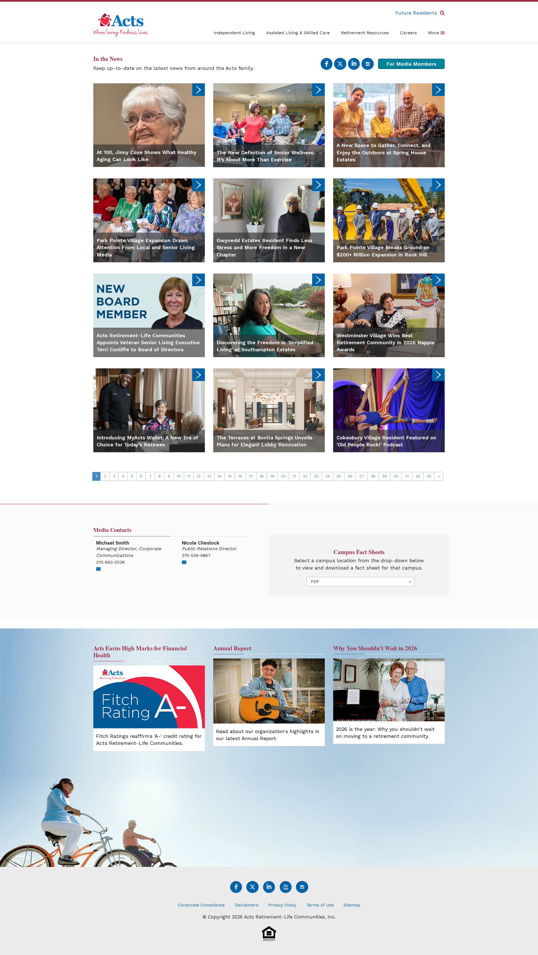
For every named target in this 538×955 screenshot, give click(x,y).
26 (350, 476)
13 (209, 476)
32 (418, 476)
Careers (408, 32)
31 (407, 476)
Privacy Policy (282, 905)
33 (429, 476)
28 (373, 476)
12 (199, 476)
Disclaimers (246, 905)
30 (396, 476)
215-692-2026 (110, 562)
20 (283, 476)
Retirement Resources (365, 32)
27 (361, 476)
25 (339, 476)
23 (316, 476)
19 (272, 476)
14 (219, 476)
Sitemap (352, 905)
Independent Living (234, 32)
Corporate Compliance (201, 905)
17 (251, 476)
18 (262, 476)
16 (240, 476)
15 (230, 476)
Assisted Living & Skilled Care (298, 32)
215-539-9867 (196, 555)
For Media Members (411, 64)
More (434, 32)
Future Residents (416, 13)
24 (327, 476)
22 (305, 476)
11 (188, 476)
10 (179, 476)
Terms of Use (320, 905)
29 (384, 476)
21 (294, 476)
